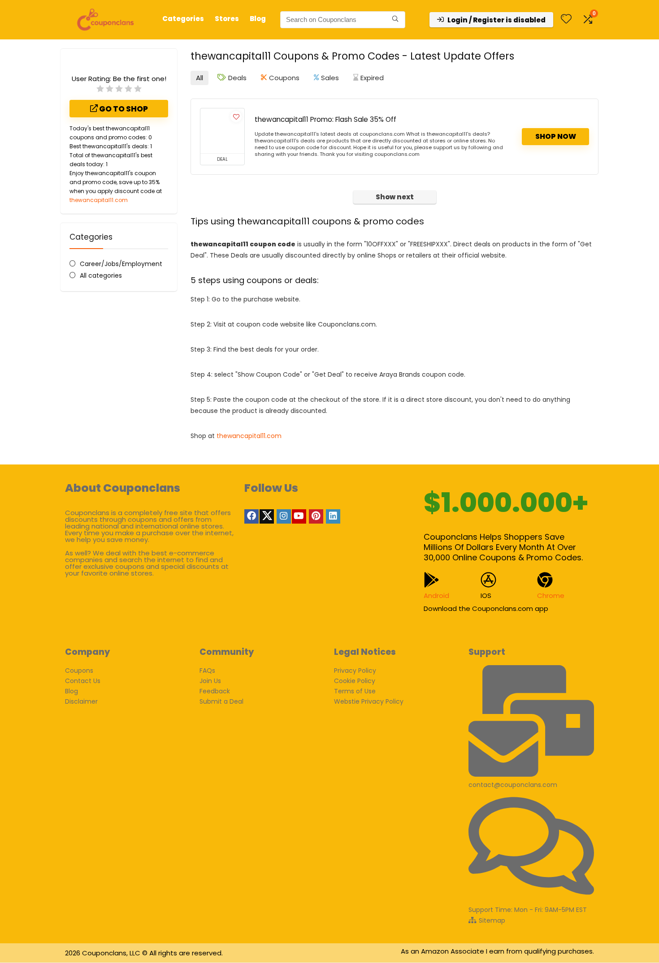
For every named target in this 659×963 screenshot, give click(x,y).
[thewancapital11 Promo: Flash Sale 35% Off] (222, 130)
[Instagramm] (284, 516)
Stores (227, 18)
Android (436, 595)
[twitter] (267, 516)
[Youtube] (299, 516)
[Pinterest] (316, 516)
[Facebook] (251, 516)
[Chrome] (545, 580)
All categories (101, 275)
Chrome (550, 595)
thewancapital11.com (98, 200)
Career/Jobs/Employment (121, 263)
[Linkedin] (333, 516)
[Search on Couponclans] (395, 19)
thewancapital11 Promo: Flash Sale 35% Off (325, 119)
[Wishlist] (566, 19)
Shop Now (555, 136)
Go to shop (123, 108)
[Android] (431, 580)
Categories (183, 18)
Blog (258, 18)
